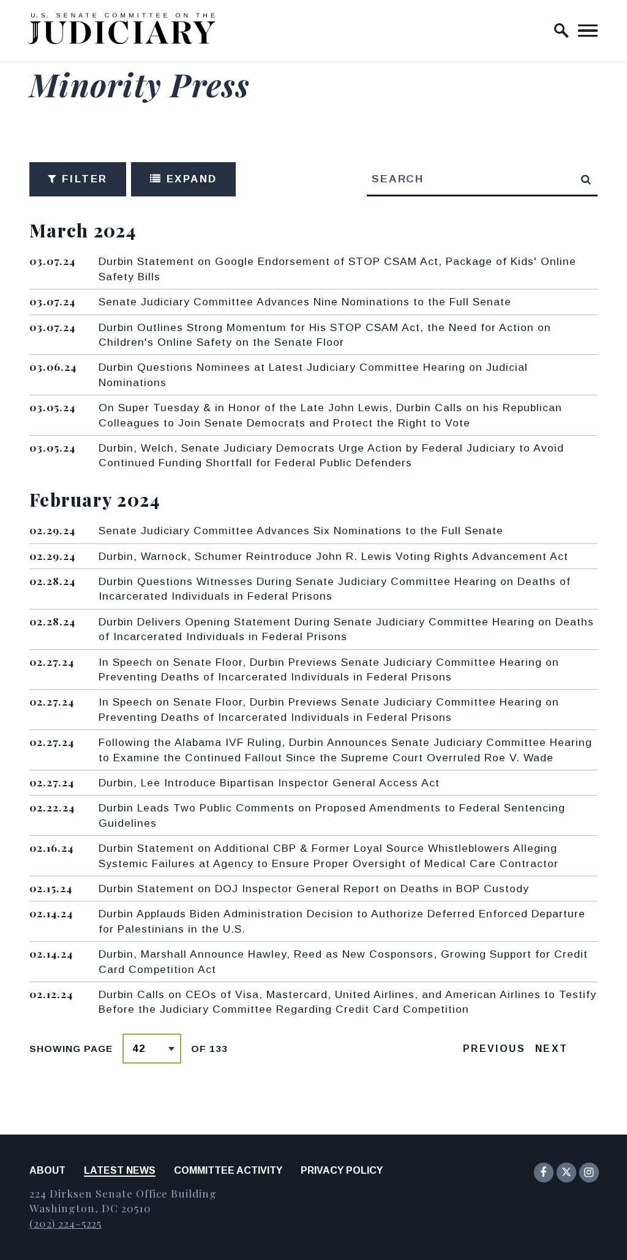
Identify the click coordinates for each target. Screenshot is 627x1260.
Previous (494, 1048)
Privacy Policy (342, 1170)
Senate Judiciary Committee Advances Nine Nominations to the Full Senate (305, 302)
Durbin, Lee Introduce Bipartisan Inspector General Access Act (269, 783)
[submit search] (587, 179)
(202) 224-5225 (65, 1223)
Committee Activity (228, 1170)
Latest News (120, 1170)
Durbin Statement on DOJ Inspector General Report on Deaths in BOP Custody (314, 888)
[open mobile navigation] (588, 30)
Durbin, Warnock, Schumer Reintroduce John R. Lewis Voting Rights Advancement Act (333, 556)
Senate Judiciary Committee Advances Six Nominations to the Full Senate (301, 530)
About (47, 1170)
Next (551, 1048)
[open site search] (561, 30)
